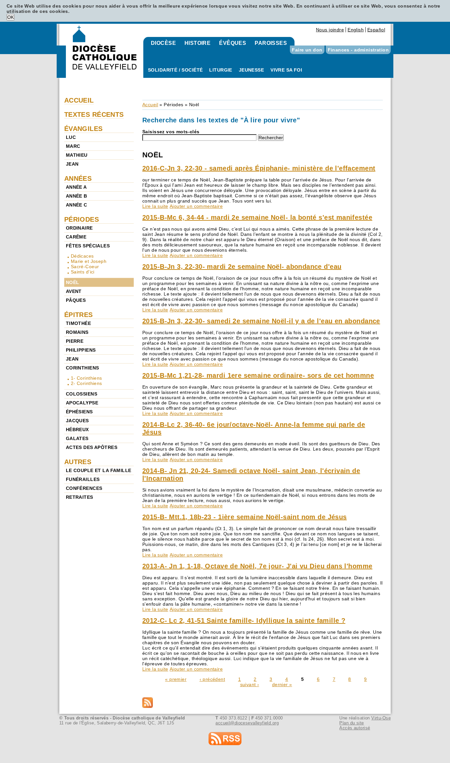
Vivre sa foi (286, 70)
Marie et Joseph (88, 261)
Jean (72, 164)
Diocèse (163, 43)
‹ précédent (212, 679)
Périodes (173, 104)
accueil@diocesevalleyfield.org (247, 722)
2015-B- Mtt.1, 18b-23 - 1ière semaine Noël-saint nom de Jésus (244, 517)
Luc (71, 137)
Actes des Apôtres (91, 447)
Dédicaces (82, 256)
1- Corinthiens (86, 378)
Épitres (78, 314)
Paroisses (271, 43)
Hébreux (77, 429)
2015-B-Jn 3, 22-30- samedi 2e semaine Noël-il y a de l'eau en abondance (261, 321)
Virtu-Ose (381, 717)
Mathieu (77, 155)
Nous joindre (330, 29)
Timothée (78, 323)
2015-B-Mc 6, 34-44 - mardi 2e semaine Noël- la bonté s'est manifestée (257, 217)
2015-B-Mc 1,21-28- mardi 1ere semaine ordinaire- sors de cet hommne (258, 375)
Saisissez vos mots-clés (171, 131)
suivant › (249, 684)
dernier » (282, 684)
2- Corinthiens (86, 383)
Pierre (75, 341)
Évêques (232, 43)
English (356, 29)
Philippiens (81, 350)
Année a (76, 187)
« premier (175, 679)
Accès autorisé (354, 727)
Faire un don (307, 49)
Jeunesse (251, 70)
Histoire (197, 43)
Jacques (77, 420)
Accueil (150, 104)
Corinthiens (82, 367)
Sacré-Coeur (85, 266)
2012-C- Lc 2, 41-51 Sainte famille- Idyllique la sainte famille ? (243, 620)
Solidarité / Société (175, 70)
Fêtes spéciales (88, 245)
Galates (77, 438)
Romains (77, 332)
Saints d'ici (83, 271)
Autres (78, 461)
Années (78, 178)
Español (376, 29)
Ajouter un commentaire (196, 206)
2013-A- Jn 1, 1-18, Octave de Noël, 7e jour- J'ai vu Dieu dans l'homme (257, 566)
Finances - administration (358, 49)
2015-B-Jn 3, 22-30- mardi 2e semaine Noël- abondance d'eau (241, 266)
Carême (76, 236)
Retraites (79, 497)
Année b (76, 196)
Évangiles (83, 128)
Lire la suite (155, 206)
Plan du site (351, 722)
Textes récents (94, 114)
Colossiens (81, 394)
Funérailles (83, 479)
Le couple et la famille (98, 470)
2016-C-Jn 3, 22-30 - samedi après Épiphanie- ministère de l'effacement (258, 168)
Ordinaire (79, 228)
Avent (74, 291)
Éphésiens (79, 411)
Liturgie (220, 70)
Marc (73, 146)
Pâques (76, 300)
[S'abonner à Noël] (262, 703)
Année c (76, 204)
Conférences (84, 488)
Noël (72, 282)
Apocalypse (82, 402)
